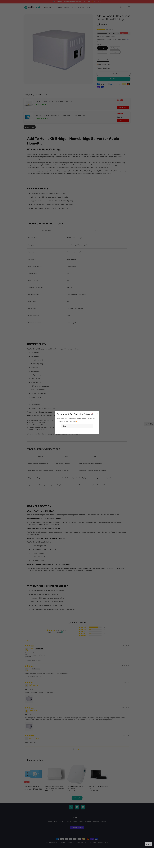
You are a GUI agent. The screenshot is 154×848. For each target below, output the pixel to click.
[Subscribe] (91, 426)
